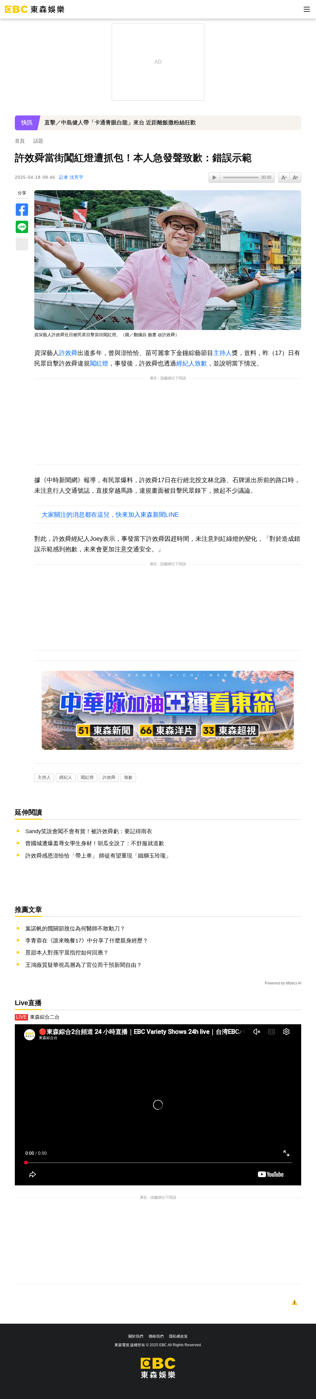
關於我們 (135, 1336)
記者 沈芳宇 (71, 177)
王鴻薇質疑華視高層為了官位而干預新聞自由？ (83, 965)
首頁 (20, 141)
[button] (293, 127)
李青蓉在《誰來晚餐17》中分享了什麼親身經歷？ (86, 941)
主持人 (222, 352)
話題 (38, 141)
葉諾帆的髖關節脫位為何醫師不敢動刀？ (75, 928)
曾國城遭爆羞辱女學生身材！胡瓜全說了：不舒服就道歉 (94, 843)
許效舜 (68, 352)
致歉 (201, 363)
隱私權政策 (178, 1336)
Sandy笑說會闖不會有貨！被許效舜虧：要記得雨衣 (88, 831)
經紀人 (185, 363)
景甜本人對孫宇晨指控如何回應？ (67, 953)
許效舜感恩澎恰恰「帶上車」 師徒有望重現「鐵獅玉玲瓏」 (98, 856)
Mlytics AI (293, 983)
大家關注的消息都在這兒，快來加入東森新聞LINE (110, 514)
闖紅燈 (99, 363)
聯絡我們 (156, 1336)
